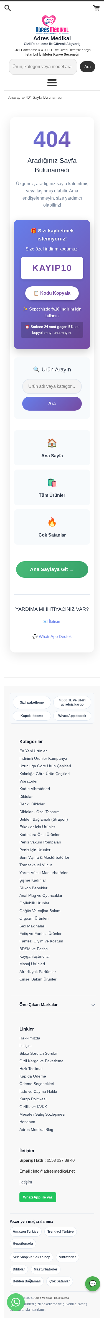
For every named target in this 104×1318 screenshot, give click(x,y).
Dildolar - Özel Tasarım (39, 812)
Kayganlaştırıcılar (34, 956)
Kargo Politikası (33, 1099)
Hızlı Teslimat (31, 1068)
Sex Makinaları (32, 926)
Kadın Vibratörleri (34, 788)
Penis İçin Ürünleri (35, 850)
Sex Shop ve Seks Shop (31, 1257)
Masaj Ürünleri (32, 964)
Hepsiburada (23, 1243)
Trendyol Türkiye (60, 1231)
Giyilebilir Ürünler (34, 903)
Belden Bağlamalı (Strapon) (43, 819)
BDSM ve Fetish (33, 949)
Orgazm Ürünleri (34, 918)
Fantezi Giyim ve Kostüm (41, 941)
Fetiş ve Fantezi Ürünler (40, 933)
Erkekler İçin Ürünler (37, 827)
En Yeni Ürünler (33, 751)
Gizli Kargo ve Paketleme (41, 1061)
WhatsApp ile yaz (38, 1197)
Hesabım (27, 1122)
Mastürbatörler (45, 1269)
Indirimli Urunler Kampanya (43, 758)
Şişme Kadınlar (32, 880)
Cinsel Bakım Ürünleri (38, 979)
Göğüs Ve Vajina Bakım (39, 911)
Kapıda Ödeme (32, 1076)
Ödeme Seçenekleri (36, 1083)
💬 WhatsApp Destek (52, 636)
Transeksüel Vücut (35, 865)
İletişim (25, 1045)
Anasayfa (16, 97)
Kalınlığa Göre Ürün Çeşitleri (44, 773)
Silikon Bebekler (33, 888)
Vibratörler (28, 781)
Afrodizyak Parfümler (37, 971)
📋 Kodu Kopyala (52, 293)
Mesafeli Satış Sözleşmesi (42, 1114)
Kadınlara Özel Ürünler (39, 834)
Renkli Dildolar (32, 804)
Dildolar (26, 796)
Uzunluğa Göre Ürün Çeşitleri (45, 766)
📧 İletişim (52, 621)
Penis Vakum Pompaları (40, 842)
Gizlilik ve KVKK (33, 1106)
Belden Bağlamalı (26, 1281)
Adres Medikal (43, 1297)
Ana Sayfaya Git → (52, 569)
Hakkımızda (29, 1038)
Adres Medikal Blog (36, 1129)
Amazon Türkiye (26, 1231)
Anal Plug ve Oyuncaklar (40, 895)
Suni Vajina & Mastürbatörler (44, 857)
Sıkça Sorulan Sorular (38, 1053)
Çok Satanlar (59, 1281)
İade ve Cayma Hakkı (38, 1091)
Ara (87, 66)
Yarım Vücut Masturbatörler (43, 872)
